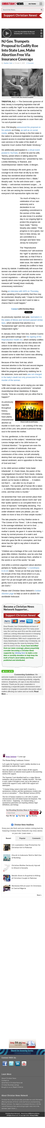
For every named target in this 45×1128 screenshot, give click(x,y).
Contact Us (5, 1080)
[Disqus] (22, 724)
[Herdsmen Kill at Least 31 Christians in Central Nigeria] (6, 888)
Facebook (4, 1063)
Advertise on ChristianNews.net (12, 1083)
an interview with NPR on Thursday (23, 291)
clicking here (20, 653)
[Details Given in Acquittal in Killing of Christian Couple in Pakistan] (6, 878)
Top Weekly (32, 816)
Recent (8, 838)
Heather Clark (8, 63)
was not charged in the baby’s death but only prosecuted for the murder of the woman (22, 377)
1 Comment (30, 63)
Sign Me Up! (10, 816)
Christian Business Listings (10, 1085)
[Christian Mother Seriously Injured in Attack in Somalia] (6, 868)
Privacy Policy (34, 1115)
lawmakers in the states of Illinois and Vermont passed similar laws (22, 320)
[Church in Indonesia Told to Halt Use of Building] (6, 858)
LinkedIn (17, 1063)
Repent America (18, 1087)
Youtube (24, 1063)
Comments (36, 838)
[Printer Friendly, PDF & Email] (8, 672)
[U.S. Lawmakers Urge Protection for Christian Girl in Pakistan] (6, 847)
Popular (22, 838)
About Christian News (9, 1078)
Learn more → (27, 833)
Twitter (11, 1063)
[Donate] (22, 15)
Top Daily (22, 816)
